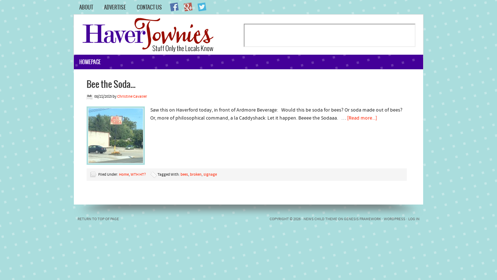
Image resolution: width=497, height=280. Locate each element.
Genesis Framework (362, 219)
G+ (188, 7)
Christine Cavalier (132, 97)
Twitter (202, 7)
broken (196, 175)
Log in (414, 219)
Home (124, 175)
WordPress (394, 219)
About (86, 7)
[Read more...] (362, 118)
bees (184, 175)
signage (210, 175)
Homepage (90, 62)
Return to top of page (98, 219)
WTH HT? (138, 175)
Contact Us (149, 7)
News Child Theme (320, 219)
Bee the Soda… (111, 84)
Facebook (174, 7)
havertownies (158, 35)
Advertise (115, 7)
